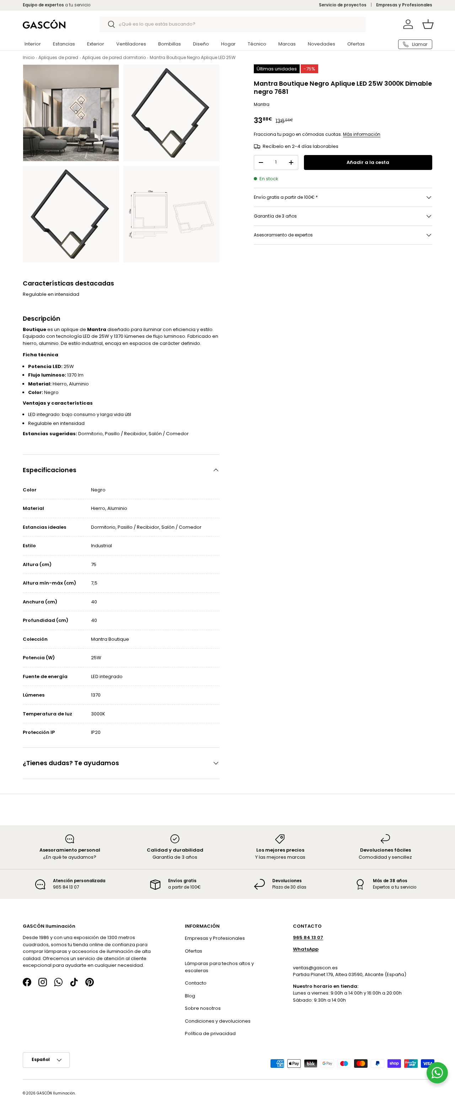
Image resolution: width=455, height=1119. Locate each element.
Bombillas (169, 44)
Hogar (228, 44)
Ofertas (356, 44)
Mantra (261, 104)
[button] (428, 24)
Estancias (64, 44)
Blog (190, 995)
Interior (33, 44)
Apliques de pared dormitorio (114, 57)
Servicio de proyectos (342, 5)
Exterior (95, 44)
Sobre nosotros (203, 1008)
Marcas (287, 44)
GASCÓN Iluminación (56, 1093)
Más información (361, 134)
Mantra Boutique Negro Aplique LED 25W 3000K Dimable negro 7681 (222, 57)
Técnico (257, 44)
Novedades (321, 44)
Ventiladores (131, 44)
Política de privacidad (210, 1033)
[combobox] (233, 24)
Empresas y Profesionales (404, 5)
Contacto (196, 983)
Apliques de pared (58, 57)
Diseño (201, 44)
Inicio (28, 57)
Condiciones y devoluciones (218, 1021)
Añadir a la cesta (368, 162)
